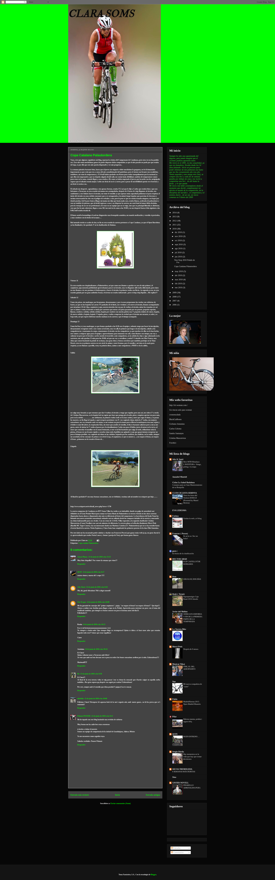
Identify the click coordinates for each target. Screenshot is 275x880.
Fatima (175, 516)
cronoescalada (174, 415)
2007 (174, 301)
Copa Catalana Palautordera (185, 266)
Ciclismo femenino (177, 424)
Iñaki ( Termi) (178, 594)
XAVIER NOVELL (180, 783)
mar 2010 (179, 279)
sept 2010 (179, 244)
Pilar (174, 717)
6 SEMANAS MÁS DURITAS (183, 772)
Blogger (153, 875)
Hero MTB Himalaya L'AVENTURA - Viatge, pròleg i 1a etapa (192, 464)
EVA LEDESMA (179, 510)
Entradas (176, 848)
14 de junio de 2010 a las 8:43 (97, 587)
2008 (174, 297)
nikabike (80, 699)
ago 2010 (179, 248)
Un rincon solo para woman (180, 410)
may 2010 (179, 271)
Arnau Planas (82, 557)
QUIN (79, 572)
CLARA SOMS (101, 13)
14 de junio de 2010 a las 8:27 (93, 572)
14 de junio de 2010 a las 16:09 (98, 602)
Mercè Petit (177, 647)
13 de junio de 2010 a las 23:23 (99, 557)
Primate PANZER (84, 716)
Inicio (117, 795)
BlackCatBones (175, 419)
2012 (174, 221)
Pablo (174, 699)
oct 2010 (178, 240)
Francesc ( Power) (180, 534)
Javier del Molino (179, 612)
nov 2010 (179, 236)
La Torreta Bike (179, 629)
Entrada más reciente (79, 795)
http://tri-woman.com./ (178, 405)
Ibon (174, 577)
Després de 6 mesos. (191, 649)
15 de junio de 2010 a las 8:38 (91, 674)
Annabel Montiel (179, 477)
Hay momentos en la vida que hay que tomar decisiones (192, 756)
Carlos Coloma (175, 429)
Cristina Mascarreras (177, 438)
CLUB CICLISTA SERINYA (184, 493)
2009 (174, 293)
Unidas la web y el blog (192, 518)
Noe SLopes (81, 602)
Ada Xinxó (81, 587)
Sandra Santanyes (176, 433)
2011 (174, 225)
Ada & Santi (177, 459)
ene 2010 (179, 288)
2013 (174, 217)
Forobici (172, 443)
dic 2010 (178, 232)
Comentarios (178, 852)
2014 (174, 213)
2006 (174, 305)
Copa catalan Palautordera (88, 543)
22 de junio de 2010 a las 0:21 (102, 716)
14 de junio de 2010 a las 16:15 (94, 624)
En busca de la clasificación (183, 553)
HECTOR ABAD (179, 559)
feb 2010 (179, 284)
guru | (174, 551)
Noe (174, 682)
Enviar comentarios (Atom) (121, 803)
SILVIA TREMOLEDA (182, 769)
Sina (174, 777)
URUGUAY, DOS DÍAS (192, 579)
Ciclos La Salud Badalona (183, 482)
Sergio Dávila (178, 752)
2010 (174, 229)
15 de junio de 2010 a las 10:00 (96, 699)
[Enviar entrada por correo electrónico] (98, 540)
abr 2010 (179, 275)
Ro (78, 674)
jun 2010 (179, 257)
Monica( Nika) (178, 664)
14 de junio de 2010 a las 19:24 (96, 649)
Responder (81, 564)
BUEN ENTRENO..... (191, 736)
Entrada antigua (153, 795)
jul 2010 (178, 252)
